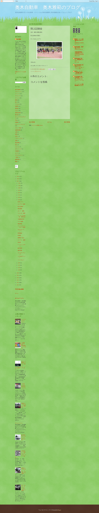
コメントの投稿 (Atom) (37, 125)
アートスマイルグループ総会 (21, 226)
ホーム (49, 122)
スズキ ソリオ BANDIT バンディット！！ (24, 386)
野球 (16, 100)
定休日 (19, 242)
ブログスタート (19, 155)
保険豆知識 (17, 112)
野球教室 (20, 233)
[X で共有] (52, 69)
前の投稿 (67, 122)
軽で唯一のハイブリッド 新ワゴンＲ (24, 437)
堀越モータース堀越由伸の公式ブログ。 (79, 40)
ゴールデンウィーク (21, 253)
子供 (16, 120)
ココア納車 (20, 221)
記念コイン (20, 201)
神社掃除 (20, 208)
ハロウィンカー (19, 138)
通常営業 (20, 250)
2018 (18, 178)
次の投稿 (32, 122)
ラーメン (17, 98)
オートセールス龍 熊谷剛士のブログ (79, 84)
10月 (19, 188)
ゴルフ (16, 110)
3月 (19, 265)
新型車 (16, 108)
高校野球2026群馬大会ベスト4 (79, 43)
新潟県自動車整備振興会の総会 (79, 55)
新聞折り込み (21, 237)
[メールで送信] (49, 69)
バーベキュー (21, 260)
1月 (19, 270)
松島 (16, 134)
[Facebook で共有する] (53, 69)
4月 (19, 263)
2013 (18, 280)
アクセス (17, 104)
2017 (18, 181)
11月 (19, 185)
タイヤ (16, 153)
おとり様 (77, 62)
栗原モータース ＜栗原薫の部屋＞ (79, 72)
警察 (16, 161)
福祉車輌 (17, 142)
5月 (19, 199)
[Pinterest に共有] (55, 69)
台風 (16, 140)
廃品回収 (20, 223)
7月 (19, 195)
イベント (17, 93)
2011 (18, 285)
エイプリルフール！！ (24, 321)
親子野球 (20, 248)
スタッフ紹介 (18, 128)
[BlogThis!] (50, 69)
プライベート (37, 71)
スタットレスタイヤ (20, 124)
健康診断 (17, 159)
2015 (18, 275)
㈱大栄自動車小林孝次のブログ (79, 65)
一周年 (16, 157)
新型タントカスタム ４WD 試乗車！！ (24, 470)
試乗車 (16, 122)
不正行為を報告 (19, 289)
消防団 (16, 106)
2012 (18, 282)
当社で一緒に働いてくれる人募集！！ (79, 68)
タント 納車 (21, 211)
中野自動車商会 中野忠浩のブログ (79, 52)
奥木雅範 (19, 39)
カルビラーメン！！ (21, 230)
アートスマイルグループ (20, 117)
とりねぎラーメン (21, 257)
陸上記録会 (20, 206)
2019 (18, 176)
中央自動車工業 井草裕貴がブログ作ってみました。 (79, 78)
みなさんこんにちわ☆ (79, 80)
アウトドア (17, 96)
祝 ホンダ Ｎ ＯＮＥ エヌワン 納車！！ (24, 487)
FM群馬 (17, 151)
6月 (19, 197)
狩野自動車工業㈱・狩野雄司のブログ (79, 60)
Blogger (59, 510)
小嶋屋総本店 (21, 219)
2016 (18, 273)
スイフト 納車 (21, 240)
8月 (19, 192)
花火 (16, 144)
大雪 (16, 132)
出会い (16, 136)
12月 (19, 183)
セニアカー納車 (21, 204)
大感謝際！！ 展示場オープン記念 (24, 345)
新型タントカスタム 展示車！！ (24, 405)
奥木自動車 (17, 89)
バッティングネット (21, 245)
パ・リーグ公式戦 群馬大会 (21, 216)
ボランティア (18, 149)
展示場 (16, 114)
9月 (19, 190)
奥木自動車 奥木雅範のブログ (47, 7)
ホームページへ (19, 298)
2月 (19, 267)
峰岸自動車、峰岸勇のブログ (79, 47)
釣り (16, 102)
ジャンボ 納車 (21, 213)
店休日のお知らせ (79, 49)
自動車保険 (17, 130)
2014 (18, 277)
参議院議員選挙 (78, 74)
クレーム (17, 147)
